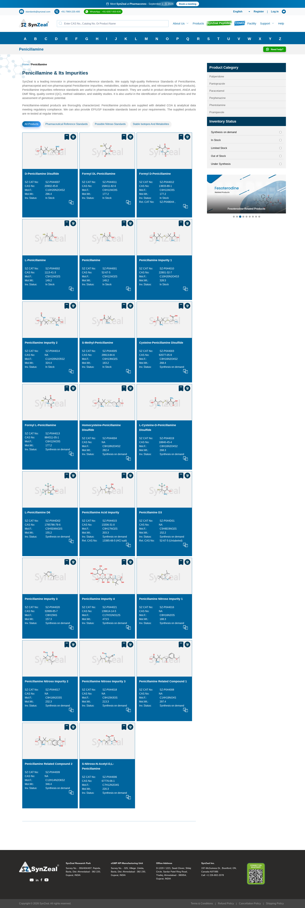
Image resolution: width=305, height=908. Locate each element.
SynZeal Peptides (219, 23)
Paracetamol (216, 90)
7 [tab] (253, 217)
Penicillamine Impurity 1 (155, 260)
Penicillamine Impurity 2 (41, 342)
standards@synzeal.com (38, 11)
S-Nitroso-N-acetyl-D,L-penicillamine (98, 766)
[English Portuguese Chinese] (238, 12)
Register (259, 11)
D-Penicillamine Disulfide (42, 173)
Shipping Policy (275, 903)
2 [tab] (237, 217)
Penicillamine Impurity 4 (98, 598)
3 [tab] (240, 217)
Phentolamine (217, 105)
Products (198, 23)
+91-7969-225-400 (70, 11)
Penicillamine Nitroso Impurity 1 (161, 598)
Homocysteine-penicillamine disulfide (101, 428)
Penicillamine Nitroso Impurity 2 (46, 681)
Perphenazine (217, 97)
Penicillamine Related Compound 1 (163, 681)
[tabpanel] (152, 4)
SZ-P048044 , (167, 202)
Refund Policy (226, 903)
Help (281, 23)
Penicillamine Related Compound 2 (48, 763)
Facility (251, 23)
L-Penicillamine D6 (37, 512)
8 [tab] (256, 217)
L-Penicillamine (35, 260)
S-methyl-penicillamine (97, 342)
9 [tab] (259, 217)
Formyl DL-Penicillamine (98, 173)
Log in (275, 11)
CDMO (239, 23)
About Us (179, 23)
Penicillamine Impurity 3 (41, 598)
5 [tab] (246, 217)
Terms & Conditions (202, 903)
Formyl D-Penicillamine (155, 173)
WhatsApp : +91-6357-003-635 (105, 11)
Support (265, 23)
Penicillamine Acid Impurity (100, 512)
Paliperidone (216, 76)
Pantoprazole (217, 83)
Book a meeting (187, 4)
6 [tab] (250, 217)
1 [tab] (234, 217)
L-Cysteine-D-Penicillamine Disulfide (157, 428)
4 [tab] (243, 217)
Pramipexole (216, 112)
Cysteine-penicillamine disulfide (161, 342)
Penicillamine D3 (150, 512)
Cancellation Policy (250, 903)
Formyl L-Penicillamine (40, 425)
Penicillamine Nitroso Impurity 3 (103, 681)
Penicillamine (91, 260)
